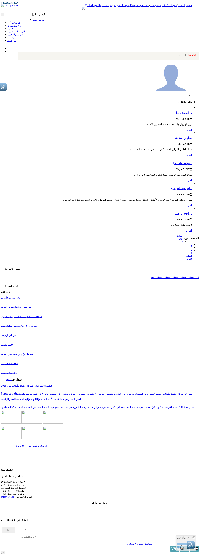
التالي (180, 239)
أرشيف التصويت (122, 5)
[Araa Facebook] (11, 450)
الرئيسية (186, 55)
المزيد (189, 129)
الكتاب (90, 5)
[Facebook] (7, 45)
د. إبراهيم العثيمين (181, 188)
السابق (188, 255)
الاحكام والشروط (140, 5)
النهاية (189, 258)
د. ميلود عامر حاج (181, 163)
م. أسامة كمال (183, 112)
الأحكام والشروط (38, 445)
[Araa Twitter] (8, 48)
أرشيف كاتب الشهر (103, 5)
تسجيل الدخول (185, 5)
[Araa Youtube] (8, 51)
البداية (180, 236)
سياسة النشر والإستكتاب (139, 544)
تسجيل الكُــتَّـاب (168, 5)
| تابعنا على (57, 459)
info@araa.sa (7, 496)
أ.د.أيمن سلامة (183, 138)
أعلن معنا (155, 5)
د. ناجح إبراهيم (183, 213)
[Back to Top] (3, 552)
